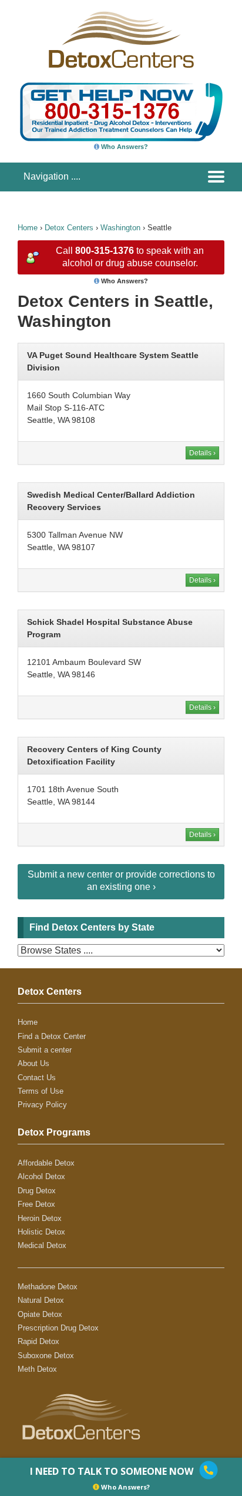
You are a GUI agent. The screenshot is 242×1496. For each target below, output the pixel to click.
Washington (120, 227)
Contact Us (37, 1077)
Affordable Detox (46, 1163)
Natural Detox (41, 1300)
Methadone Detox (48, 1286)
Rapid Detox (38, 1341)
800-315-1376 (104, 251)
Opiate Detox (40, 1314)
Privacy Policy (42, 1104)
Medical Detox (42, 1245)
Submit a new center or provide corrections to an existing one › (121, 880)
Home (28, 227)
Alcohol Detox (41, 1176)
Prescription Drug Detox (58, 1327)
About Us (33, 1063)
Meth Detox (37, 1369)
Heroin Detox (40, 1218)
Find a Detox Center (52, 1036)
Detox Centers (69, 227)
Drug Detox (37, 1190)
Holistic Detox (41, 1231)
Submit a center (45, 1049)
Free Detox (36, 1204)
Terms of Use (40, 1091)
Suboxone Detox (46, 1355)
